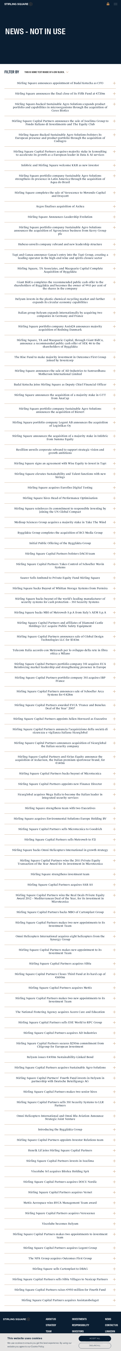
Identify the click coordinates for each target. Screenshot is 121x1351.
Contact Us (111, 1325)
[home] (18, 4)
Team (48, 1331)
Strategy (51, 1325)
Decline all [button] (94, 1346)
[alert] (60, 1342)
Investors (78, 1331)
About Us (51, 1319)
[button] (115, 4)
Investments (79, 1319)
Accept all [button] (95, 1338)
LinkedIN (110, 1331)
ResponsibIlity (80, 1325)
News (108, 1319)
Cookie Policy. (37, 1347)
